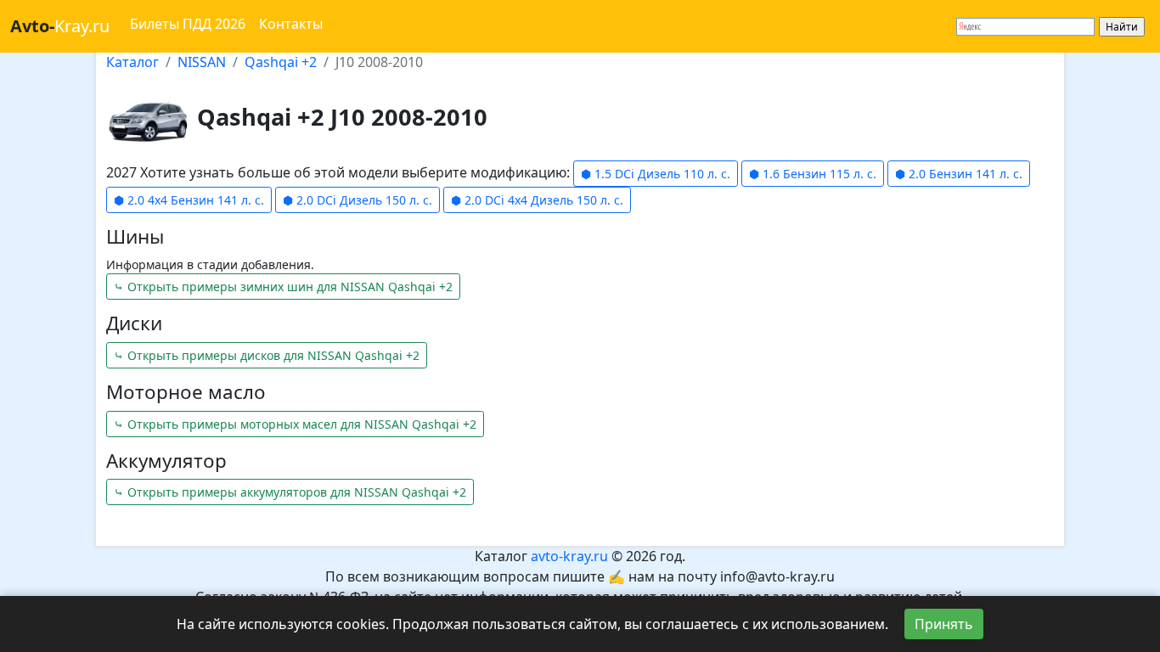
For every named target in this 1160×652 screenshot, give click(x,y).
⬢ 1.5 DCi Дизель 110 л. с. (655, 174)
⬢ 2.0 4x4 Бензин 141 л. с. (189, 200)
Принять (944, 624)
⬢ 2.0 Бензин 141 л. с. (958, 174)
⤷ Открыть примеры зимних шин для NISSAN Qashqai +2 (283, 286)
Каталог (132, 62)
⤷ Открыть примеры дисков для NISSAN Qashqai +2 (267, 355)
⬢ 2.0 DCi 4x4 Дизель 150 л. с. (537, 200)
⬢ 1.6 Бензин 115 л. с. (812, 174)
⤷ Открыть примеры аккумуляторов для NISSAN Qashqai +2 (290, 492)
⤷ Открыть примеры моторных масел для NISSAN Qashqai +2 (295, 424)
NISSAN (201, 62)
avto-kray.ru (569, 556)
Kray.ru (60, 25)
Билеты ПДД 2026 (187, 23)
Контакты (291, 23)
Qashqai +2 (281, 62)
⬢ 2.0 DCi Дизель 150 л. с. (357, 200)
